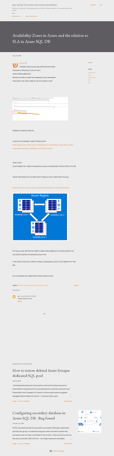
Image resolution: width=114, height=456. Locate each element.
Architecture (91, 72)
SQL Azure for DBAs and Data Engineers (34, 5)
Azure (89, 75)
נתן (19, 296)
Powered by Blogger (58, 451)
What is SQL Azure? (31, 16)
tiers (89, 82)
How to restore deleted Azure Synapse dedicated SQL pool (41, 373)
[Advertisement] (42, 340)
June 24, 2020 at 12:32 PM (28, 296)
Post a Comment (24, 401)
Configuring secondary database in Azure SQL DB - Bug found (38, 415)
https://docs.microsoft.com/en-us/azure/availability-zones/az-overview (40, 187)
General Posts (16, 16)
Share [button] (90, 62)
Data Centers (91, 77)
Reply (20, 301)
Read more (68, 401)
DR (89, 80)
